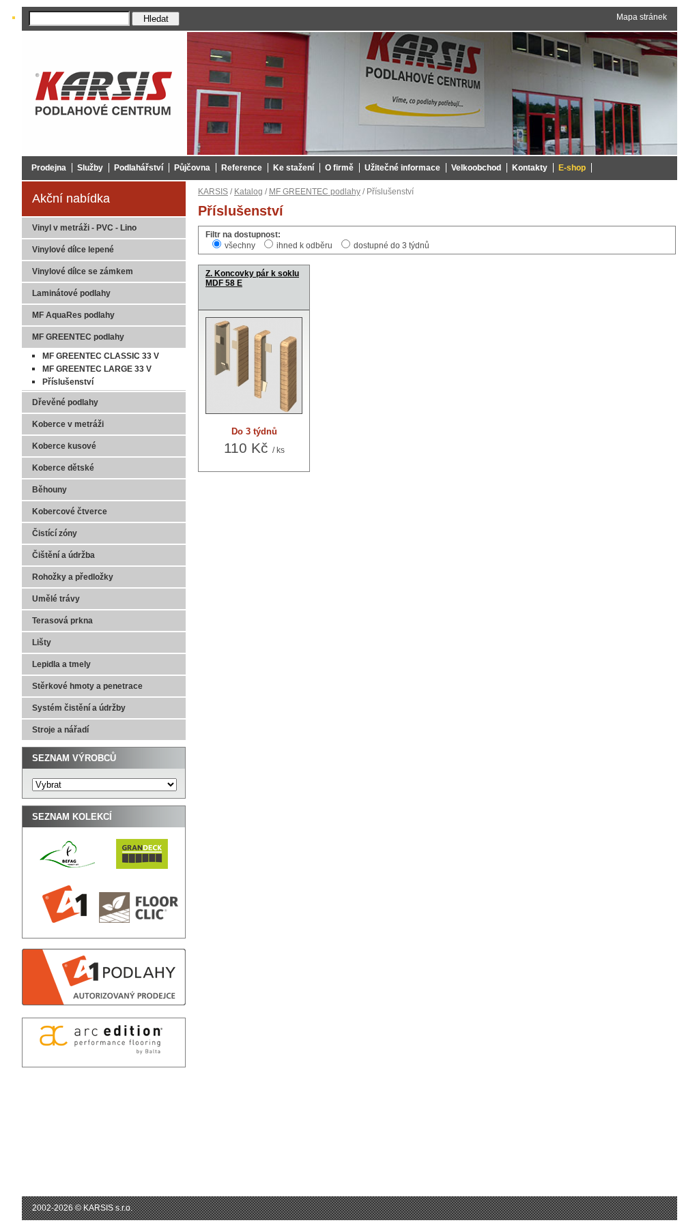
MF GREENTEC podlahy (314, 191)
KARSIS (213, 191)
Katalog (248, 191)
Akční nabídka (71, 198)
